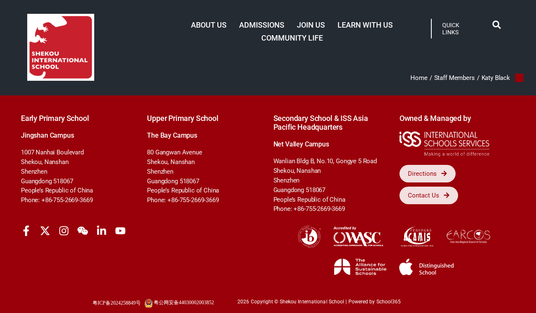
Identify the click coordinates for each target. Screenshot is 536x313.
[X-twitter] (45, 231)
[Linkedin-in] (101, 231)
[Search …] (496, 26)
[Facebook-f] (26, 231)
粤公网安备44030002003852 (184, 302)
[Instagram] (64, 231)
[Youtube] (120, 231)
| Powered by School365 (373, 302)
